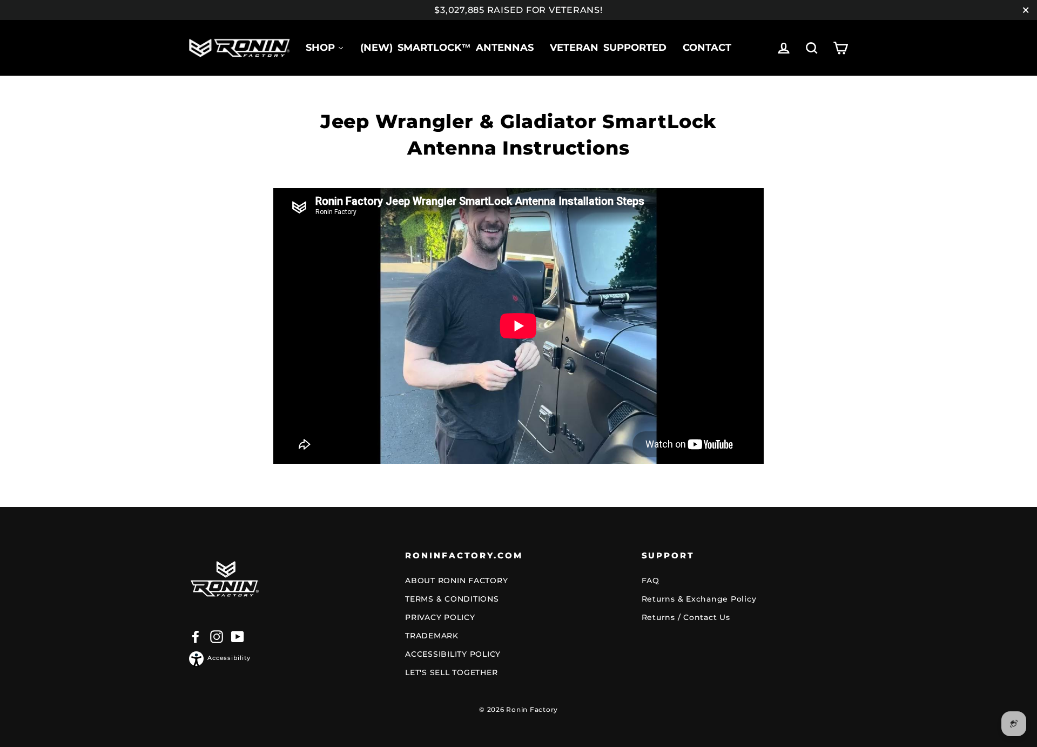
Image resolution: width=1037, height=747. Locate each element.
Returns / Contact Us (686, 617)
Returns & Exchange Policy (699, 599)
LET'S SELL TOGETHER (451, 672)
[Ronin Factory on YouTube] (237, 636)
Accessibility (229, 658)
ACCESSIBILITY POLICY (453, 654)
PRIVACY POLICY (440, 617)
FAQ (650, 580)
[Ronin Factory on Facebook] (195, 636)
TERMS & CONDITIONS (452, 599)
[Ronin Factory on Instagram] (216, 636)
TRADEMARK (432, 636)
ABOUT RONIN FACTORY (456, 580)
